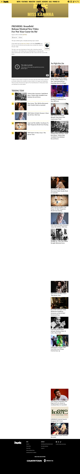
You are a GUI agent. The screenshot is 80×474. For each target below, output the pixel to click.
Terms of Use (28, 448)
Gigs (50, 2)
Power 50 (56, 2)
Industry (32, 2)
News (19, 2)
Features (24, 2)
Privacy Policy (28, 446)
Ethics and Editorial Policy (30, 450)
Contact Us (42, 448)
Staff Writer (25, 34)
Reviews (45, 2)
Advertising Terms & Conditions (31, 452)
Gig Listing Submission (44, 446)
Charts (38, 2)
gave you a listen (25, 43)
